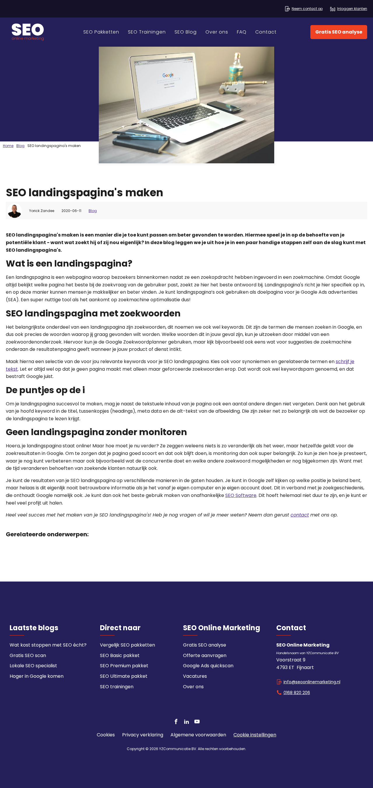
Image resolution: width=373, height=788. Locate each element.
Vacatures (195, 676)
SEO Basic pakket (120, 655)
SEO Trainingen (147, 32)
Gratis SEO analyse (338, 32)
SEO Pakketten (101, 32)
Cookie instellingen (254, 734)
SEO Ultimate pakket (123, 676)
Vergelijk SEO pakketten (127, 645)
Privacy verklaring (142, 734)
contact (300, 515)
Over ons (216, 32)
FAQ (242, 32)
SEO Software (240, 495)
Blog (93, 210)
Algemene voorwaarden (198, 734)
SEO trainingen (116, 686)
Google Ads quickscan (208, 665)
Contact (266, 32)
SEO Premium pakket (124, 665)
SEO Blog (186, 32)
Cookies (106, 734)
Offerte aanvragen (204, 655)
